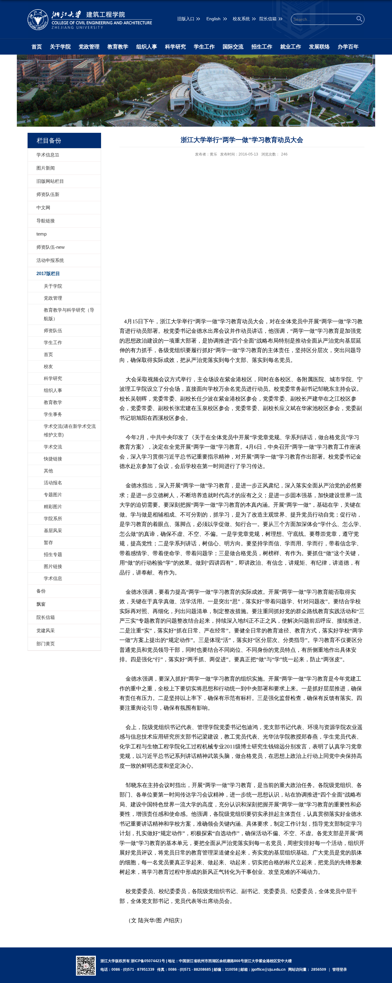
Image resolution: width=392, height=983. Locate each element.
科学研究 (175, 47)
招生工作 (261, 47)
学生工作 (204, 47)
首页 (37, 47)
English (213, 18)
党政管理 (89, 47)
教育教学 (117, 47)
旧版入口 (185, 18)
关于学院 (60, 47)
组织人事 (146, 47)
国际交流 (233, 47)
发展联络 (319, 47)
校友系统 (241, 18)
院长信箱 (268, 18)
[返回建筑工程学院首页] (90, 19)
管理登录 (339, 969)
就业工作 (290, 47)
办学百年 (348, 47)
